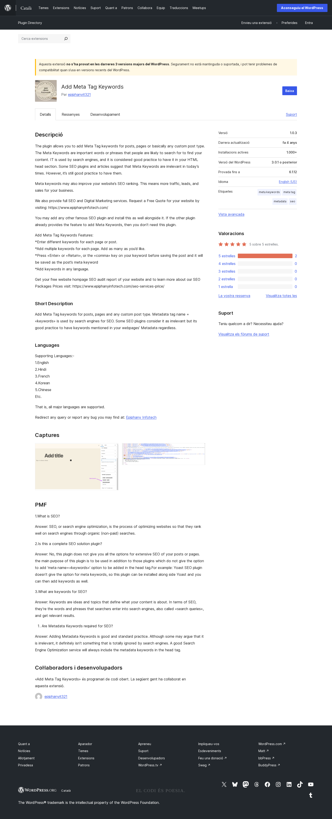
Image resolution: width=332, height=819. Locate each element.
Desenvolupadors (151, 758)
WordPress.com (272, 744)
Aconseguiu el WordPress (302, 8)
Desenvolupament (105, 114)
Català (66, 790)
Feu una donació (212, 758)
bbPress (266, 758)
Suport (291, 114)
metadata (280, 201)
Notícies (24, 751)
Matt (263, 751)
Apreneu (144, 744)
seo (292, 201)
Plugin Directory (30, 23)
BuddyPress (269, 765)
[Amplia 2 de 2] (199, 449)
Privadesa (25, 765)
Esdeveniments (209, 751)
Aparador (85, 744)
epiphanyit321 (79, 94)
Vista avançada (231, 214)
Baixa (289, 91)
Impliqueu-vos (208, 744)
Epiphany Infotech (141, 417)
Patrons (84, 765)
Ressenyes (71, 114)
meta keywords (269, 192)
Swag (204, 765)
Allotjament (26, 758)
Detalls (45, 114)
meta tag (289, 192)
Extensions (86, 758)
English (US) (288, 182)
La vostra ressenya (234, 295)
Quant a (24, 744)
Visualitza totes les (281, 295)
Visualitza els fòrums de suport (243, 334)
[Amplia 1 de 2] (112, 449)
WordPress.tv (150, 765)
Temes (83, 751)
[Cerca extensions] (65, 38)
